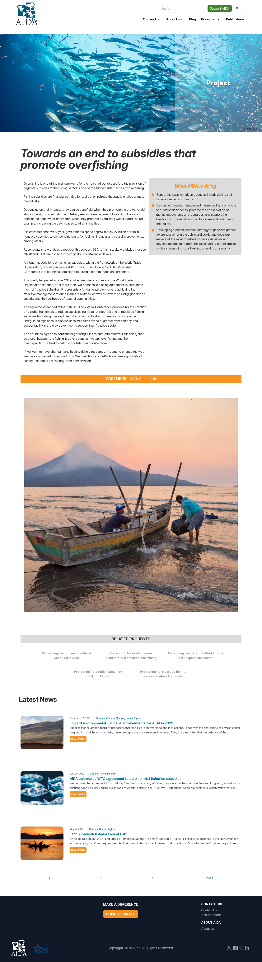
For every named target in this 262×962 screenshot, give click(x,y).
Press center (211, 19)
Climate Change (115, 718)
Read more (78, 738)
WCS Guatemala (143, 379)
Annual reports (211, 915)
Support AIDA (219, 8)
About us (207, 929)
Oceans (100, 718)
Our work (150, 19)
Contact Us (209, 910)
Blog (192, 19)
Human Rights (133, 718)
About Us (173, 19)
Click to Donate (120, 914)
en (238, 8)
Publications (235, 19)
